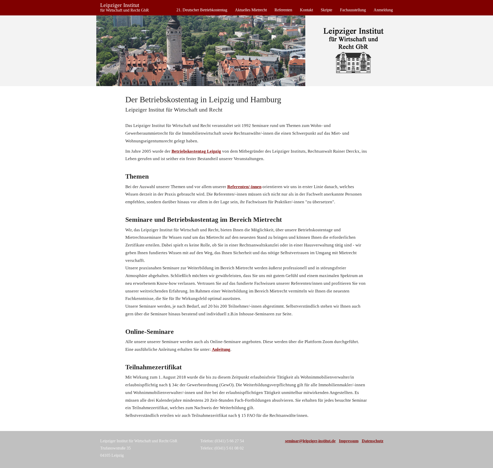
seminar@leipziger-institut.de (310, 441)
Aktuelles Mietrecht (251, 10)
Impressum (348, 441)
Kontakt (306, 10)
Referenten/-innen (244, 186)
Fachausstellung (353, 10)
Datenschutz (372, 441)
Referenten (283, 10)
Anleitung (221, 349)
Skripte (326, 10)
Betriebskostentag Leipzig (196, 151)
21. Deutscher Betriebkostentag (201, 10)
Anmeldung (383, 10)
